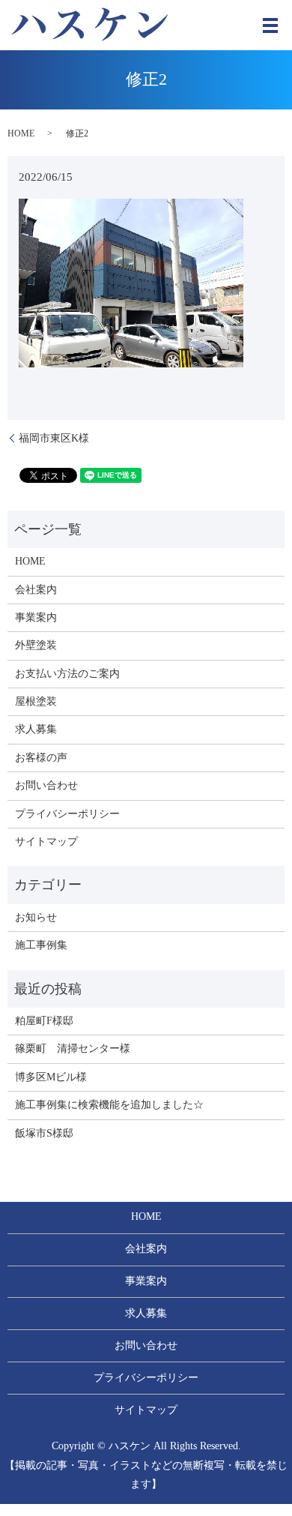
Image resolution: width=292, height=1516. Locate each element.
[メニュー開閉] (270, 25)
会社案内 (36, 589)
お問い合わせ (46, 785)
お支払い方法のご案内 (67, 673)
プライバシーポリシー (67, 813)
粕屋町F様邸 (44, 1020)
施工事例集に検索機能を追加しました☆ (109, 1104)
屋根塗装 (36, 701)
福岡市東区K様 (54, 438)
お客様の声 (41, 757)
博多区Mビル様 (51, 1077)
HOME (20, 133)
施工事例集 (41, 945)
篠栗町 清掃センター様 (72, 1048)
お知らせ (36, 917)
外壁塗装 (36, 645)
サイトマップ (46, 841)
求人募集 (36, 729)
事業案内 (36, 617)
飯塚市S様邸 (44, 1133)
